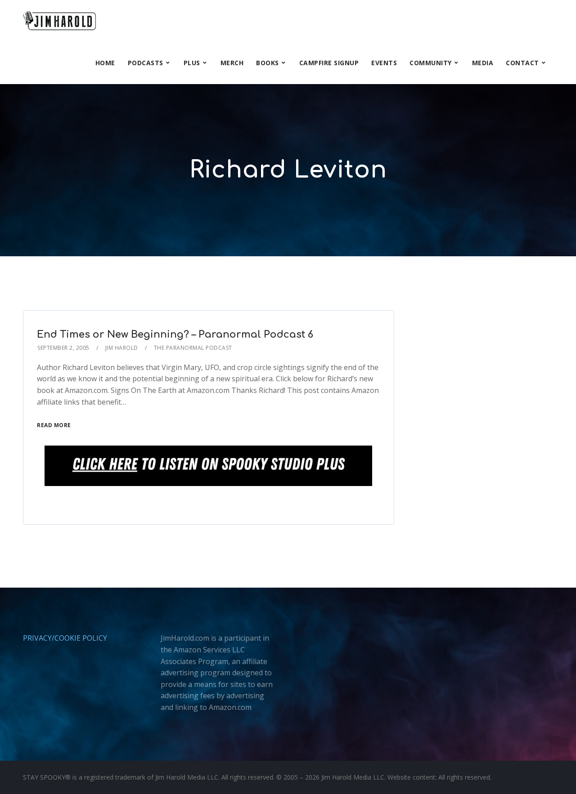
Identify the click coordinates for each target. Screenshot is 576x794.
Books (267, 62)
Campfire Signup (329, 62)
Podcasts (145, 62)
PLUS (192, 62)
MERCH (232, 62)
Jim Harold (121, 348)
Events (384, 62)
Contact (522, 62)
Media (483, 62)
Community (431, 62)
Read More (54, 425)
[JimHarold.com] (59, 21)
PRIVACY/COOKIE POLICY (65, 638)
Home (105, 62)
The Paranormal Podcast (193, 348)
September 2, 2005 (63, 348)
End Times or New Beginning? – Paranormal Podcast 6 (175, 334)
